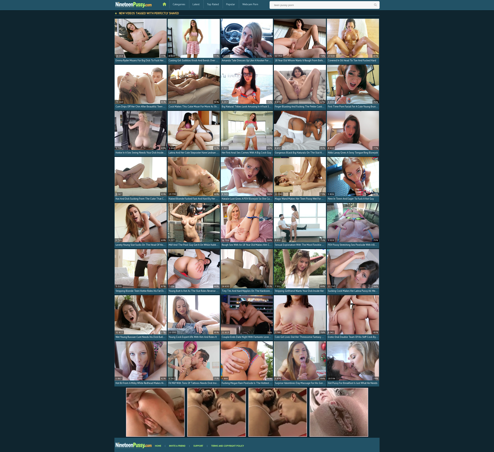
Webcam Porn (250, 4)
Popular (230, 4)
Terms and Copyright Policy (227, 445)
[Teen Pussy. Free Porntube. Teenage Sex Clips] (133, 4)
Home (158, 445)
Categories (179, 4)
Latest (196, 4)
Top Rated (213, 4)
